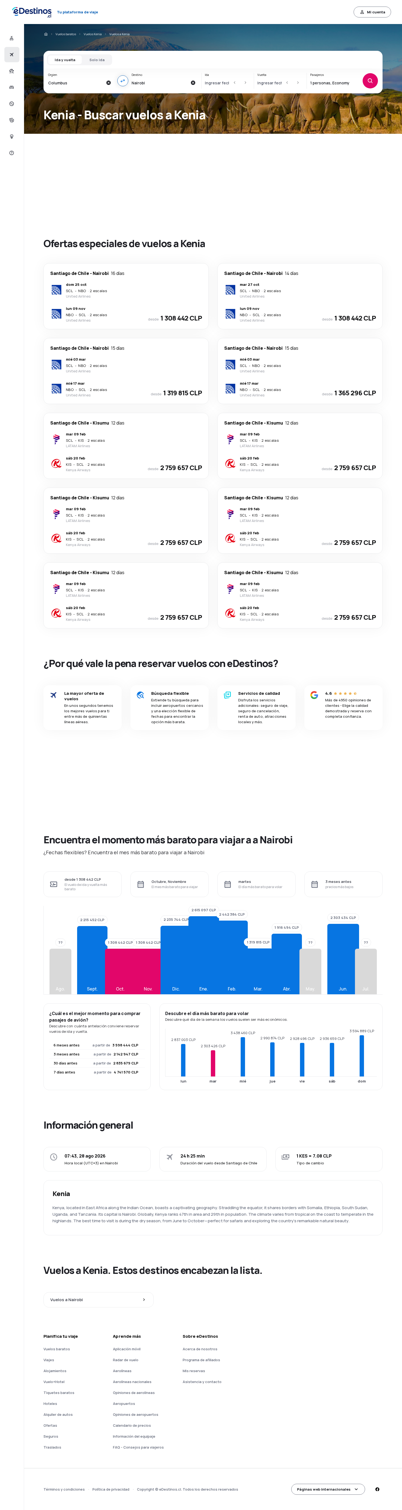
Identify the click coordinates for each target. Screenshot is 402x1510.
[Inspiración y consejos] (11, 136)
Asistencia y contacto (202, 1381)
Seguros (50, 1436)
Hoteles (50, 1403)
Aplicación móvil (127, 1348)
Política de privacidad (110, 1489)
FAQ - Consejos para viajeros (138, 1447)
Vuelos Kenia (93, 34)
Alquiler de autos (58, 1414)
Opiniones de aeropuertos (135, 1414)
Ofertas (50, 1425)
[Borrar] (108, 82)
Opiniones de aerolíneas (134, 1392)
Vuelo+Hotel (54, 1381)
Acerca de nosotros (200, 1348)
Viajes (48, 1359)
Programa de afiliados (201, 1359)
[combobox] (75, 83)
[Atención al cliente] (11, 153)
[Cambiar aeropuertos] (122, 80)
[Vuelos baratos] (11, 54)
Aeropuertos (124, 1403)
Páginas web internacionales (324, 1489)
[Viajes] (11, 71)
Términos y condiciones (64, 1489)
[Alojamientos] (11, 87)
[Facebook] (377, 1489)
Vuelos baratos (66, 34)
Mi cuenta (376, 12)
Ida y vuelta (65, 59)
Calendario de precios (132, 1425)
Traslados (52, 1447)
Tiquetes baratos (58, 1392)
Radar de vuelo (125, 1359)
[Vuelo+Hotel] (11, 38)
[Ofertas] (11, 103)
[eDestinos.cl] (45, 34)
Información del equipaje (134, 1436)
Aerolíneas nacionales (132, 1381)
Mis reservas (194, 1370)
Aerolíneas (122, 1370)
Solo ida (96, 59)
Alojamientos (54, 1370)
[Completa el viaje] (11, 120)
